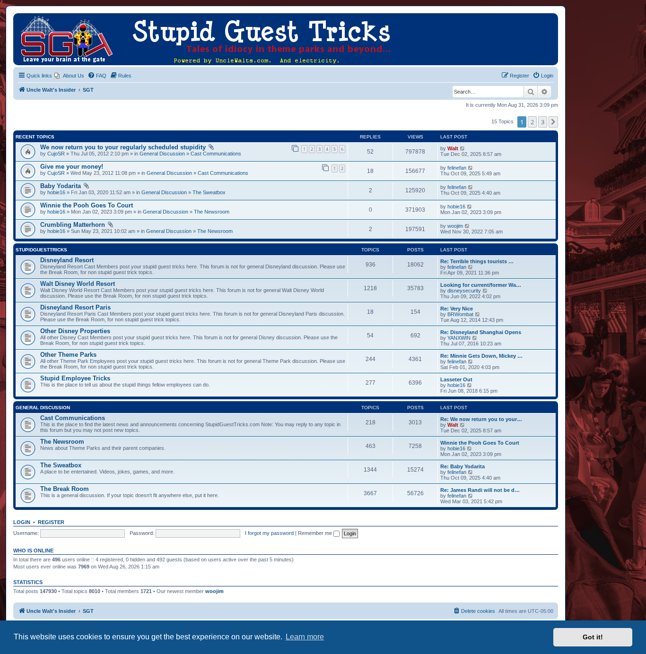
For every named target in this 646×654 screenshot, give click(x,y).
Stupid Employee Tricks (75, 378)
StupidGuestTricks (41, 249)
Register (51, 522)
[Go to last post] (463, 148)
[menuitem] (69, 75)
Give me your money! (71, 166)
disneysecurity (464, 290)
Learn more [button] (305, 637)
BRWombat (460, 314)
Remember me (315, 533)
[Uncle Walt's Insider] (21, 18)
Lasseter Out (456, 379)
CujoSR (56, 153)
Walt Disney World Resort (77, 283)
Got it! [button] (593, 637)
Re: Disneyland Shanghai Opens (480, 332)
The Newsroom (211, 212)
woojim (455, 226)
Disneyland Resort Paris (75, 307)
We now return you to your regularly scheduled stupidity (123, 147)
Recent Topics (35, 136)
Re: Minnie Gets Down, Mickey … (481, 356)
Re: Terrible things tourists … (477, 261)
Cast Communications (216, 153)
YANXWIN (459, 338)
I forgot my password (269, 533)
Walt (452, 148)
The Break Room (64, 488)
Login (21, 522)
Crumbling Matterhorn (72, 224)
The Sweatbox (209, 192)
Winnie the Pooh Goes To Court (86, 205)
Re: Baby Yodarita (462, 466)
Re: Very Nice (456, 308)
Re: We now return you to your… (481, 419)
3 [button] (542, 122)
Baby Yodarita (60, 185)
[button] (553, 122)
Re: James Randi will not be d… (480, 490)
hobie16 (56, 192)
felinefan (456, 168)
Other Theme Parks (68, 354)
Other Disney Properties (75, 331)
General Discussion (162, 153)
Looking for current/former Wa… (480, 285)
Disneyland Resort (67, 260)
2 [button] (532, 122)
